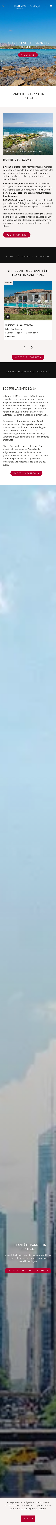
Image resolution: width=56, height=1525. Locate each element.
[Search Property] (3, 6)
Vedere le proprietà (28, 357)
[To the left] (24, 348)
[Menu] (51, 6)
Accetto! (28, 1519)
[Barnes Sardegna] (24, 7)
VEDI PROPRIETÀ (16, 235)
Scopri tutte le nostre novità (28, 1271)
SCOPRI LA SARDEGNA (26, 473)
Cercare (29, 55)
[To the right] (31, 348)
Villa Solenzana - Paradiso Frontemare (24, 151)
